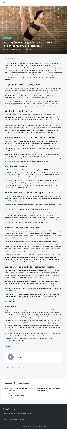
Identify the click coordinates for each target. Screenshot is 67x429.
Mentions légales (12, 419)
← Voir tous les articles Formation (15, 368)
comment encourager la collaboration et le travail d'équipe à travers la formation (16, 394)
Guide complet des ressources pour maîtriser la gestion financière (17, 389)
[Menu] (62, 2)
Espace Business (9, 409)
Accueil (7, 58)
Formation (7, 38)
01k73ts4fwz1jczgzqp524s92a (44, 394)
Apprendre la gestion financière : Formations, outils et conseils (49, 389)
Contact (21, 419)
